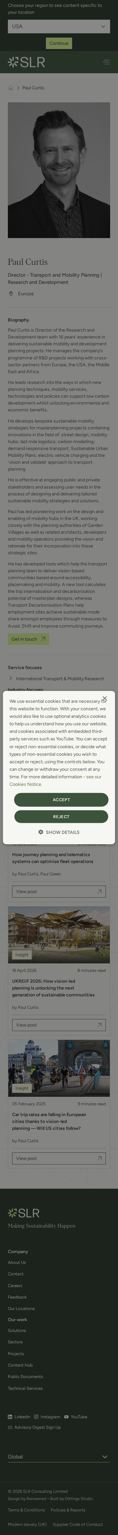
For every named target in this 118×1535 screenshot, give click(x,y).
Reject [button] (61, 816)
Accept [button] (61, 799)
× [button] (104, 698)
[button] (59, 832)
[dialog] (59, 767)
